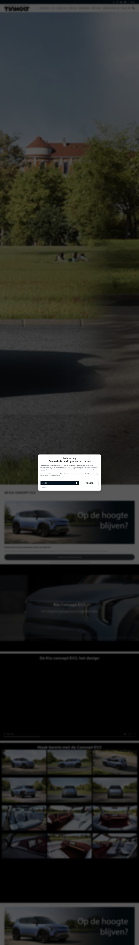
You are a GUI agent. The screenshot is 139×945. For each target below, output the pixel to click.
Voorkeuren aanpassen (44, 487)
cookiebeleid (84, 474)
